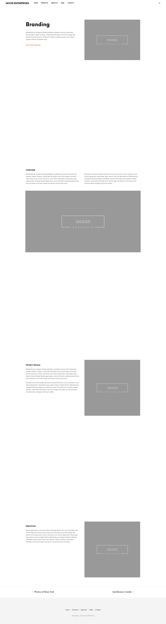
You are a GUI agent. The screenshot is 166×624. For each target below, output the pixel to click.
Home (36, 3)
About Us (54, 3)
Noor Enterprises (17, 3)
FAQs (62, 3)
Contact (71, 3)
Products (44, 3)
